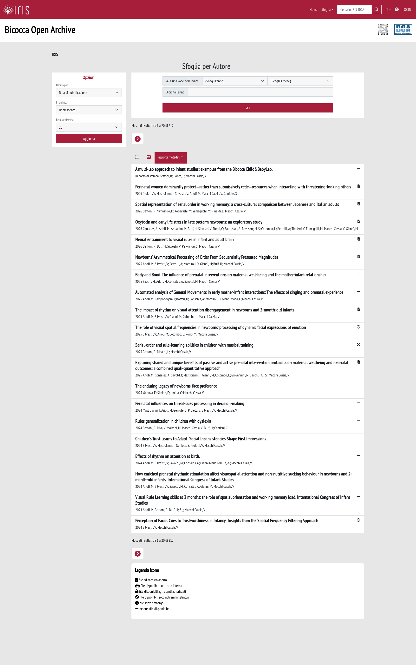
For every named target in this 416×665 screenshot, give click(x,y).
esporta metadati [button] (169, 157)
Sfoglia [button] (326, 9)
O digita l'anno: (175, 92)
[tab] (137, 158)
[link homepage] (18, 9)
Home (314, 9)
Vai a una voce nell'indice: (182, 81)
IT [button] (386, 9)
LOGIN (407, 9)
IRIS (55, 54)
